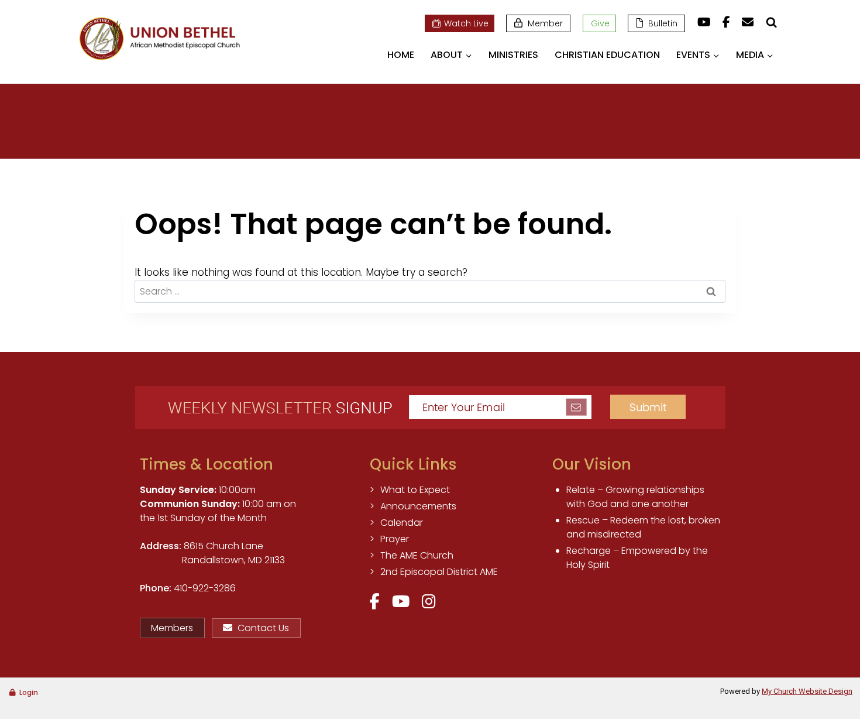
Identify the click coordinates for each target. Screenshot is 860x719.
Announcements (418, 506)
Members (172, 628)
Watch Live (466, 23)
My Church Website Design (807, 691)
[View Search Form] (771, 22)
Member (545, 23)
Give (600, 23)
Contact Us (263, 628)
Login (28, 692)
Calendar (401, 522)
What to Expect (415, 490)
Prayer (394, 539)
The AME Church (416, 555)
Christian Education (607, 54)
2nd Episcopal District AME (439, 571)
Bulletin (662, 23)
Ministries (513, 54)
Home (400, 54)
